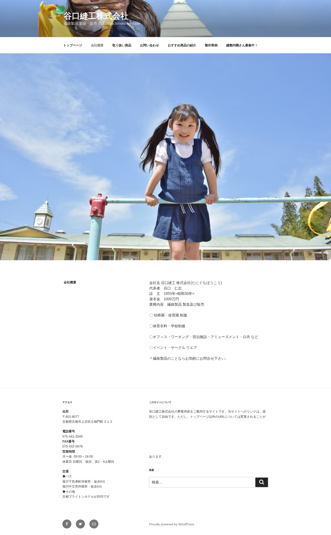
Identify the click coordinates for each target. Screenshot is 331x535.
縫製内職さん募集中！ (242, 45)
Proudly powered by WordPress (171, 524)
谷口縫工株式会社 (96, 15)
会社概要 (97, 45)
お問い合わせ (149, 45)
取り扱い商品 (121, 45)
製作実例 (211, 45)
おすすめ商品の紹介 (182, 45)
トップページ (72, 45)
